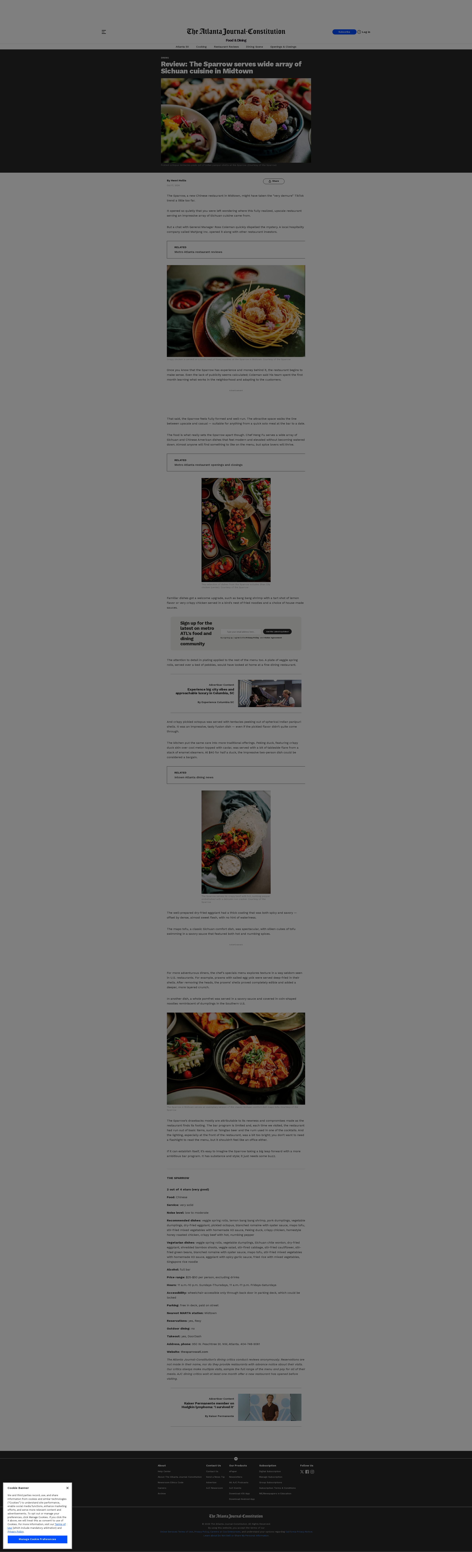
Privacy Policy (15, 1531)
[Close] (67, 1488)
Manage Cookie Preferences (37, 1539)
